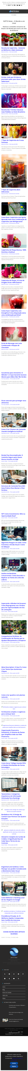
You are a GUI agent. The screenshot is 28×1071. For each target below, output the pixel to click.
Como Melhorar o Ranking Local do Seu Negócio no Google (12, 899)
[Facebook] (9, 974)
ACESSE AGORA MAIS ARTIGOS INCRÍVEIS (14, 933)
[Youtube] (14, 978)
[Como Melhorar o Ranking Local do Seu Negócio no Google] (14, 894)
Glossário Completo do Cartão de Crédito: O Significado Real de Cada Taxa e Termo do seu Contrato (13, 840)
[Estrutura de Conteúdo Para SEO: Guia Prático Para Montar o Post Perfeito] (14, 483)
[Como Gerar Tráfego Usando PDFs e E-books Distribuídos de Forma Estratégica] (14, 760)
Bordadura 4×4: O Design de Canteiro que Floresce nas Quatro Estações (13, 816)
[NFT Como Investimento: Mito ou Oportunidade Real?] (14, 511)
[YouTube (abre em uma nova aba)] (20, 5)
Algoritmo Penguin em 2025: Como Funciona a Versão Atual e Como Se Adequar (13, 545)
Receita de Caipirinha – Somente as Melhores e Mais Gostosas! (13, 49)
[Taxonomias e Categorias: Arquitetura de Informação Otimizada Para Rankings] (14, 791)
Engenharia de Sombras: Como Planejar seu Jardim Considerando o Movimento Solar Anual (13, 869)
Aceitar (14, 1063)
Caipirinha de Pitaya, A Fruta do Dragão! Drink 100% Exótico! (12, 281)
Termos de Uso (19, 1028)
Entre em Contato (7, 992)
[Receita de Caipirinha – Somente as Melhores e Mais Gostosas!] (14, 45)
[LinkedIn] (18, 974)
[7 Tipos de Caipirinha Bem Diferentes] (14, 186)
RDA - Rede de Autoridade (17, 1034)
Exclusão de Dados (14, 1030)
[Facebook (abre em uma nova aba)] (9, 5)
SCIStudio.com (15, 1031)
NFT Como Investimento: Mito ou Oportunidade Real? (13, 515)
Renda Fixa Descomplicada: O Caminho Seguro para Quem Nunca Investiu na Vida (12, 457)
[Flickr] (5, 978)
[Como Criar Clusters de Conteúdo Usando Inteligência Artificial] (14, 426)
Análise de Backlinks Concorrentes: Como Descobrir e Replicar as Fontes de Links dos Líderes (13, 576)
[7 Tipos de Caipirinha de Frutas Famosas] (14, 137)
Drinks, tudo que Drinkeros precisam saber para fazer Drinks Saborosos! (13, 79)
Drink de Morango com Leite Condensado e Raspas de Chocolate (11, 345)
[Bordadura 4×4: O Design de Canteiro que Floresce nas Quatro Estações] (14, 811)
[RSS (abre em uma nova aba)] (21, 5)
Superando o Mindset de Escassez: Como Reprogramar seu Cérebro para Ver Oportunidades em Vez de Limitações (13, 606)
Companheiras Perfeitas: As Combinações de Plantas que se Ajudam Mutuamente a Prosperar (13, 638)
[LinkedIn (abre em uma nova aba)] (14, 5)
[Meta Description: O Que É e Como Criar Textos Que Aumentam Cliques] (14, 664)
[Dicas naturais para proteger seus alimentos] (14, 397)
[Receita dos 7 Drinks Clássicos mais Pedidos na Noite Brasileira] (14, 106)
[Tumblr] (9, 978)
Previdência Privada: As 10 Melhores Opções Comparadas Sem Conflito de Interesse (12, 918)
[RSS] (18, 978)
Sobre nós (5, 995)
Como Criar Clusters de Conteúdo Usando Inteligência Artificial (13, 430)
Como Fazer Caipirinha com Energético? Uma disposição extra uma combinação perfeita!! (13, 313)
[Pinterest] (23, 974)
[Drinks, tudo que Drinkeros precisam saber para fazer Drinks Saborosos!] (14, 74)
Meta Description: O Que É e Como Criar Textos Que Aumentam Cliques (13, 669)
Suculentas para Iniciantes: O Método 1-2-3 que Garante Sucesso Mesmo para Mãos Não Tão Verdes (13, 375)
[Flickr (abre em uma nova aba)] (18, 5)
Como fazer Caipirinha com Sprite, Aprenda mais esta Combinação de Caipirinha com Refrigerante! (14, 219)
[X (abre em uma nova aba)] (7, 5)
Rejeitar (14, 1066)
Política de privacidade (9, 1028)
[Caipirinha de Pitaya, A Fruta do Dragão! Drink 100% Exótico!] (14, 277)
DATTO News (8, 1031)
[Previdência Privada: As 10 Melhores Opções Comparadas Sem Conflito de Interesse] (14, 913)
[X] (5, 974)
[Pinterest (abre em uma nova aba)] (11, 5)
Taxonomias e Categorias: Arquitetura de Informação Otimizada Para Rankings (11, 796)
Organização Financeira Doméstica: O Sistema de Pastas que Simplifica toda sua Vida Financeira (13, 733)
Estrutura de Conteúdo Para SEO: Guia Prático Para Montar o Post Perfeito (13, 488)
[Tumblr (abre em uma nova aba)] (16, 5)
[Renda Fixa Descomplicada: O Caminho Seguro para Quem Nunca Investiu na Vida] (14, 452)
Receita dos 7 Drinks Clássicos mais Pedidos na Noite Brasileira (13, 111)
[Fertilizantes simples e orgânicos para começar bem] (14, 709)
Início (4, 987)
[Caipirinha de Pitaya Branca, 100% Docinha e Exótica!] (14, 247)
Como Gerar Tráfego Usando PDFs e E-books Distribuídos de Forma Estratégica (13, 765)
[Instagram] (14, 974)
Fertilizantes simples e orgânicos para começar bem (13, 713)
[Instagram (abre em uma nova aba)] (12, 5)
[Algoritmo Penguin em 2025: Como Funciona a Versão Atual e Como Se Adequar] (14, 539)
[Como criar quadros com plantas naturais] (14, 692)
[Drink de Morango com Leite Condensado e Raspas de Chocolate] (14, 340)
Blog (4, 989)
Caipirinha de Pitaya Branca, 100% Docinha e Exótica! (13, 251)
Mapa (4, 998)
